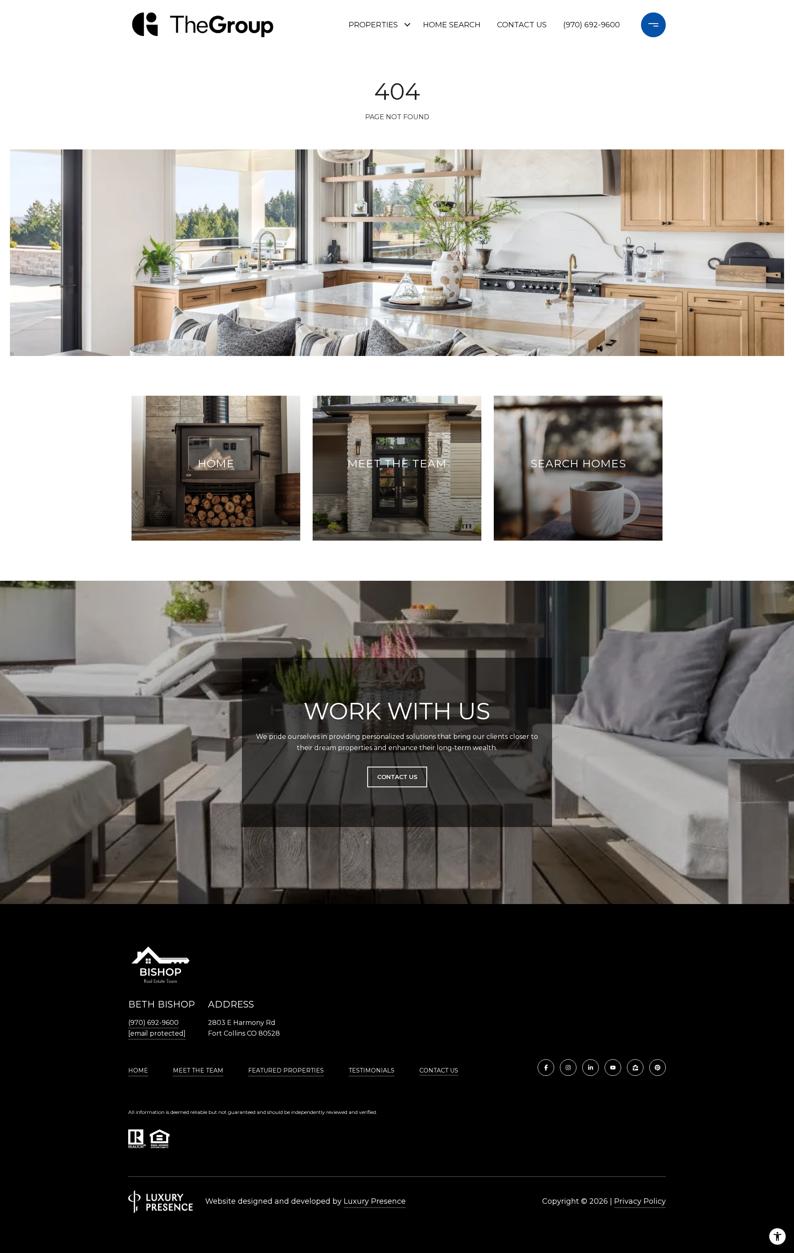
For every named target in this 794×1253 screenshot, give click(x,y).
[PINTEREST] (657, 1067)
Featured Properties (286, 1070)
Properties (373, 24)
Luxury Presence (375, 1201)
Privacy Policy (640, 1201)
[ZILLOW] (635, 1067)
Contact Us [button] (397, 777)
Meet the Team (198, 1070)
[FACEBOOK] (546, 1067)
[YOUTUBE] (613, 1067)
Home (138, 1070)
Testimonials (372, 1070)
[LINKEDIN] (590, 1067)
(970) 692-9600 (591, 24)
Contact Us (438, 1070)
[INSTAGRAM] (568, 1067)
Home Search (452, 24)
